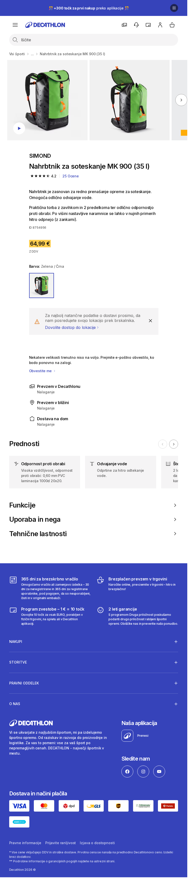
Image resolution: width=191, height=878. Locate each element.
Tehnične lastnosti (38, 534)
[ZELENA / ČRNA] (41, 285)
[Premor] (174, 8)
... (32, 54)
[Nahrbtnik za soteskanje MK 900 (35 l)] (47, 100)
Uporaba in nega (35, 519)
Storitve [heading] (18, 662)
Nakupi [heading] (15, 641)
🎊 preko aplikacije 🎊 (89, 8)
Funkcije (22, 505)
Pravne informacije (25, 843)
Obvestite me (41, 371)
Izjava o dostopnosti (97, 843)
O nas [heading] (14, 704)
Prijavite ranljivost (60, 843)
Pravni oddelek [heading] (24, 683)
